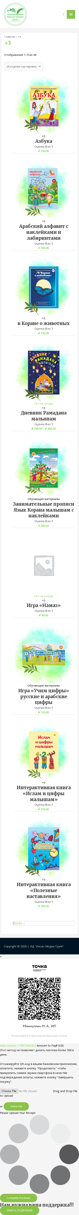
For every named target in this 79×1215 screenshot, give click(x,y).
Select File (16, 1106)
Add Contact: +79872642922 (18, 1045)
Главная (9, 36)
